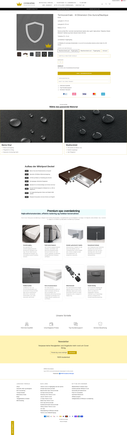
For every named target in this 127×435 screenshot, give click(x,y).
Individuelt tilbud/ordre (77, 394)
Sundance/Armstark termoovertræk (49, 404)
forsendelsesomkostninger (72, 67)
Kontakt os (80, 5)
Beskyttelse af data (21, 394)
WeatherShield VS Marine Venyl (79, 386)
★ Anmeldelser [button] (12, 428)
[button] (116, 0)
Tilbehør (83, 2)
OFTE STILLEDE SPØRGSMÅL (64, 5)
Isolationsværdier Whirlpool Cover (80, 388)
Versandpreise (64, 78)
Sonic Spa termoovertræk (46, 402)
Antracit (105, 51)
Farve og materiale (65, 48)
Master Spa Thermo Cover (47, 400)
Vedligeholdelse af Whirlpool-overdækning (82, 398)
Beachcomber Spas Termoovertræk (49, 390)
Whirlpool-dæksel (46, 2)
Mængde (61, 59)
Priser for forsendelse (77, 392)
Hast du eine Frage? (66, 81)
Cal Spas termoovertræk (46, 392)
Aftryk (18, 386)
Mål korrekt (47, 5)
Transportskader (21, 392)
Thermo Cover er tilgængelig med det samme (51, 386)
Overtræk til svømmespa (67, 2)
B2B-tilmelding (20, 400)
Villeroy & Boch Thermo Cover (48, 406)
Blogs (18, 396)
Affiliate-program (76, 396)
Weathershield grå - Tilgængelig (68, 51)
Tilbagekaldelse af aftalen (23, 398)
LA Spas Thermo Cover (46, 398)
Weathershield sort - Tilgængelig (90, 51)
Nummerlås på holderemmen (79, 390)
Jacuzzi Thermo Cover (46, 396)
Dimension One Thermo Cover (47, 394)
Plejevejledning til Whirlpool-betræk (49, 410)
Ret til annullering (21, 390)
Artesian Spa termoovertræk (47, 388)
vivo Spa (42, 408)
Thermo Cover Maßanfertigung (48, 412)
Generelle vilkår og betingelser (24, 388)
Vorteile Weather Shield (68, 56)
